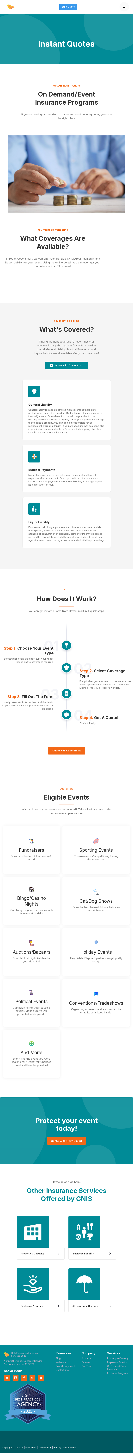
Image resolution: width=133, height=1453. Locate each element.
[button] (124, 6)
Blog (58, 1358)
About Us (86, 1358)
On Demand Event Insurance (117, 1368)
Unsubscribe (69, 1447)
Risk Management (65, 1366)
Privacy (57, 1447)
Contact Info (62, 1370)
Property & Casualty (117, 1358)
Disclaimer (30, 1447)
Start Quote (68, 6)
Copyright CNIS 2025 (13, 1447)
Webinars (61, 1362)
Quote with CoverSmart (66, 750)
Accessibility (44, 1447)
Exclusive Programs (117, 1373)
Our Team (87, 1366)
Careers (86, 1362)
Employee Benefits (117, 1362)
